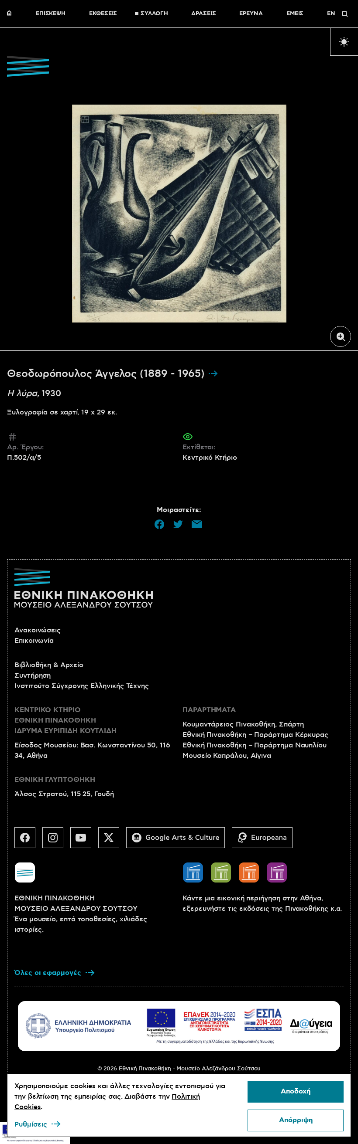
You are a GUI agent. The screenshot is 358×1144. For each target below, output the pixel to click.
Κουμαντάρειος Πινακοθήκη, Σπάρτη (242, 724)
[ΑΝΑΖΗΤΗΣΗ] (345, 14)
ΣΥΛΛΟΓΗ (154, 13)
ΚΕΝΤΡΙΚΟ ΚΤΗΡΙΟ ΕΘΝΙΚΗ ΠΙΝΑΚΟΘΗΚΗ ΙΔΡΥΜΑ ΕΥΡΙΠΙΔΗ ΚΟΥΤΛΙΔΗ (65, 721)
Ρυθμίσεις (30, 1124)
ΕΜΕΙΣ (295, 13)
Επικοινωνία (34, 640)
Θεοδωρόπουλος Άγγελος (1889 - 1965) (107, 373)
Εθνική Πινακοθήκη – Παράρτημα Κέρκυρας (255, 734)
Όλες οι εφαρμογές (47, 973)
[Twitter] (112, 841)
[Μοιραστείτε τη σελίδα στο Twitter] (178, 524)
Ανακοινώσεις (37, 630)
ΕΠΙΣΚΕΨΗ (50, 13)
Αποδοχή (295, 1091)
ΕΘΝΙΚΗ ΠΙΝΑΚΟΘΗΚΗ (11, 14)
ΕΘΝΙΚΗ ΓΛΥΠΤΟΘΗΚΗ (54, 779)
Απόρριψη (296, 1120)
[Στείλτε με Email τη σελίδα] (197, 524)
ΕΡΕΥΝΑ (251, 13)
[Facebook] (28, 841)
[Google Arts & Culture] (179, 841)
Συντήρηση (32, 675)
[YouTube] (84, 841)
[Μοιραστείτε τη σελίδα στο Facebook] (159, 524)
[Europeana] (265, 841)
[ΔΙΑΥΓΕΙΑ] (311, 1025)
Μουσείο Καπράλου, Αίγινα (226, 755)
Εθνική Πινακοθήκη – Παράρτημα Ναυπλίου (254, 745)
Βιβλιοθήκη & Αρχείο (48, 665)
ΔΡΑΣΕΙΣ (203, 13)
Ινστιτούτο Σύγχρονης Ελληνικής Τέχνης (81, 686)
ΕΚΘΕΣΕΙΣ (103, 13)
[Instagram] (56, 841)
